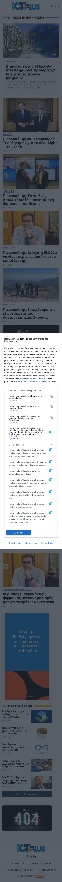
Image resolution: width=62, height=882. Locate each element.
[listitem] (31, 390)
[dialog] (31, 441)
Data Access (31, 543)
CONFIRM (18, 533)
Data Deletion (15, 543)
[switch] (51, 396)
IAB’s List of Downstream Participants (34, 382)
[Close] (56, 339)
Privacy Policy (47, 543)
